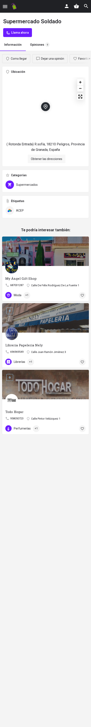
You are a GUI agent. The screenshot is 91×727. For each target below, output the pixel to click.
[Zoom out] (80, 88)
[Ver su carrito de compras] (76, 6)
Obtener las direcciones (46, 159)
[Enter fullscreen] (80, 97)
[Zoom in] (80, 82)
